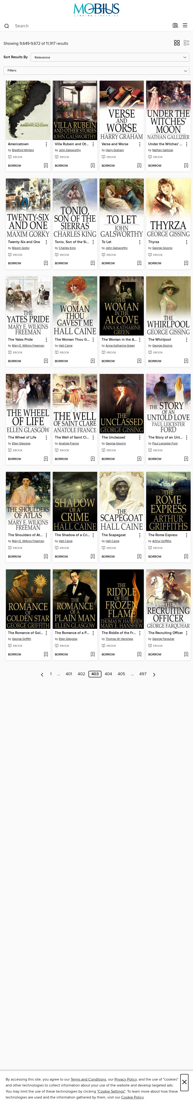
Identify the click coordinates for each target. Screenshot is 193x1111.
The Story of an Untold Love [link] (166, 437)
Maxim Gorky (20, 248)
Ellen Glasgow (21, 443)
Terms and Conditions (88, 1079)
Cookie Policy (132, 1097)
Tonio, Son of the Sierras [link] (73, 242)
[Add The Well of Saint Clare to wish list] (93, 459)
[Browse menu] (185, 25)
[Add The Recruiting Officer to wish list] (186, 655)
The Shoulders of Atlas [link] (26, 535)
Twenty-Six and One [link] (24, 242)
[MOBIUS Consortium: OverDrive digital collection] (96, 10)
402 (81, 674)
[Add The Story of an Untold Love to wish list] (186, 459)
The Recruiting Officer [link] (165, 633)
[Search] (7, 25)
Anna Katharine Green (120, 346)
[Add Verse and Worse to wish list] (139, 166)
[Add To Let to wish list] (139, 264)
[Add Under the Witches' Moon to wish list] (186, 166)
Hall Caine (65, 346)
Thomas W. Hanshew (119, 639)
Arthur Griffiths (161, 541)
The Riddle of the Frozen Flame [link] (119, 633)
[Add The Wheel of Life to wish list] (46, 459)
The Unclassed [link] (113, 437)
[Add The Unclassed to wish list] (139, 459)
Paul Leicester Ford (164, 443)
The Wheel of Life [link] (22, 437)
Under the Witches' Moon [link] (166, 144)
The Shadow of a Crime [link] (73, 535)
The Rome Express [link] (162, 535)
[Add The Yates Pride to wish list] (46, 361)
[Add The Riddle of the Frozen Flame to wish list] (139, 655)
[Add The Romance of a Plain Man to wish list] (93, 655)
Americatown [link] (18, 144)
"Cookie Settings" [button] (111, 1091)
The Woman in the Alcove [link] (119, 340)
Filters (12, 71)
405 (121, 674)
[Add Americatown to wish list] (46, 166)
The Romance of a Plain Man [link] (73, 633)
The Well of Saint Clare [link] (73, 437)
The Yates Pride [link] (20, 340)
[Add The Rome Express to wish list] (186, 557)
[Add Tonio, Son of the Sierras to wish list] (93, 264)
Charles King (67, 248)
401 (69, 674)
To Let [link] (106, 242)
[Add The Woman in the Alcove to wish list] (139, 361)
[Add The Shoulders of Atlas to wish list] (46, 557)
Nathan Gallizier (162, 150)
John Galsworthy (70, 150)
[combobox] (87, 26)
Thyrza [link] (153, 242)
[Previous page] (42, 674)
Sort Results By (16, 57)
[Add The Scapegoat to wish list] (139, 557)
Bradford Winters (23, 150)
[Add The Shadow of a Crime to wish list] (93, 557)
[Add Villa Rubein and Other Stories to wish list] (93, 166)
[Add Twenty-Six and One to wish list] (46, 264)
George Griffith (21, 639)
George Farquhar (163, 639)
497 (142, 674)
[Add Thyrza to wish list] (186, 264)
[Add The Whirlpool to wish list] (186, 361)
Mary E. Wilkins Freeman (28, 346)
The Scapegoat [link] (114, 535)
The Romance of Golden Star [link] (26, 633)
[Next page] (154, 674)
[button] (177, 44)
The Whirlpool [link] (159, 340)
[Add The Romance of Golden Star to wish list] (46, 655)
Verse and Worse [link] (115, 144)
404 (108, 674)
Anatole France (69, 443)
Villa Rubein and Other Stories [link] (73, 144)
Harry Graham (115, 150)
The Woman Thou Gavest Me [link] (73, 340)
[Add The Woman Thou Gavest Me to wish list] (93, 361)
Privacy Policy (125, 1079)
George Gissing (162, 248)
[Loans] (175, 26)
